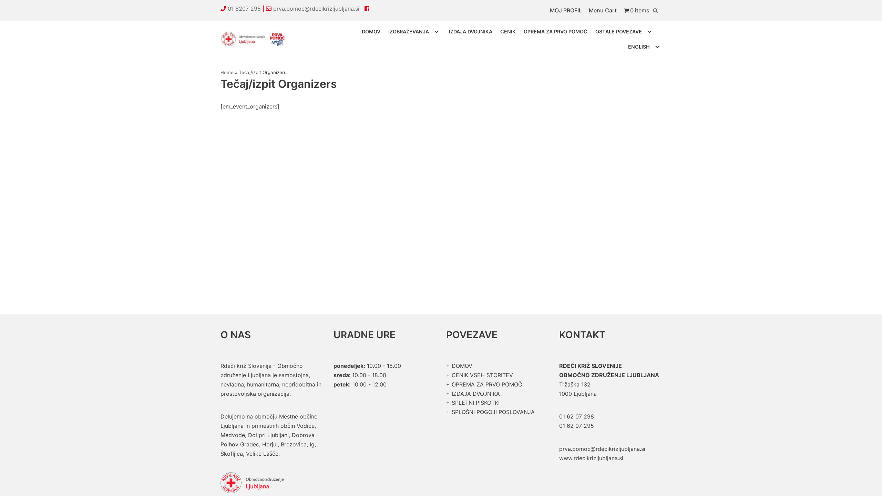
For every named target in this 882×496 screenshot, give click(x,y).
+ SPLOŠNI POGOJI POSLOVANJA (490, 412)
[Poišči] (655, 10)
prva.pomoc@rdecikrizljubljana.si (316, 8)
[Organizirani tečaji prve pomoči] (254, 39)
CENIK (508, 31)
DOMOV (371, 31)
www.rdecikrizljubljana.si (591, 458)
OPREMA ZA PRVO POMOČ (555, 31)
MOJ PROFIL (566, 10)
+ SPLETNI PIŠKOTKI (473, 402)
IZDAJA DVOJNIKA (470, 31)
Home (227, 72)
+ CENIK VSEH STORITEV (479, 375)
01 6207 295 (244, 8)
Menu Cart (603, 10)
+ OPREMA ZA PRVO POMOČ (484, 384)
